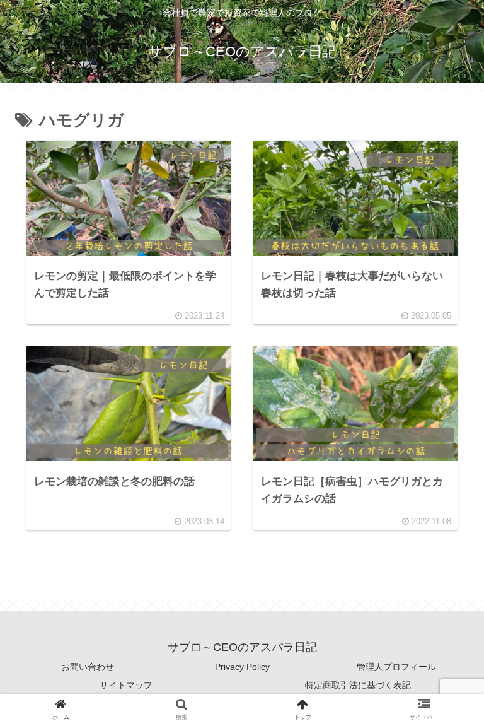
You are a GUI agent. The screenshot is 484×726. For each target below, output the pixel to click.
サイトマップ (126, 685)
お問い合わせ (87, 667)
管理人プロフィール (396, 667)
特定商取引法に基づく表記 (358, 685)
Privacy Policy (242, 667)
